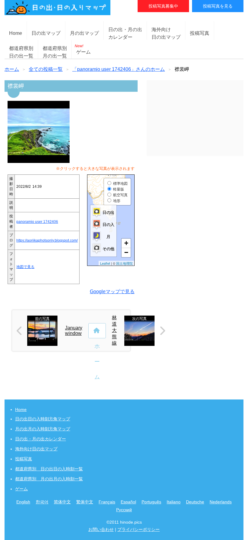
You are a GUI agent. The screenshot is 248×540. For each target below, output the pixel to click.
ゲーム (83, 49)
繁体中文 (84, 501)
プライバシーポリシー (138, 529)
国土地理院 (124, 263)
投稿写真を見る (218, 6)
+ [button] (126, 243)
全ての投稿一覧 (46, 69)
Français (107, 501)
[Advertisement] (195, 118)
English (23, 501)
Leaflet (105, 263)
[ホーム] (97, 330)
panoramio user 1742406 (37, 222)
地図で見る (25, 267)
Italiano (174, 501)
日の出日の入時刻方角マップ (42, 418)
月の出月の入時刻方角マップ (42, 428)
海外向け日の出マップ (36, 448)
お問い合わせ (101, 529)
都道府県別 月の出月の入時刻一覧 (49, 478)
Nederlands (221, 501)
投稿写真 (199, 33)
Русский (124, 509)
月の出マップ (84, 33)
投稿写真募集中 (163, 6)
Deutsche (195, 501)
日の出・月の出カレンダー (40, 438)
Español (128, 501)
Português (151, 501)
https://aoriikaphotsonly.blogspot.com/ (47, 240)
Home (15, 33)
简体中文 (62, 501)
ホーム (12, 69)
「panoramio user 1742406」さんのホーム (118, 69)
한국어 (42, 501)
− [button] (126, 252)
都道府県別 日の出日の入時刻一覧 (49, 468)
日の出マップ (45, 33)
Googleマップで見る (112, 291)
